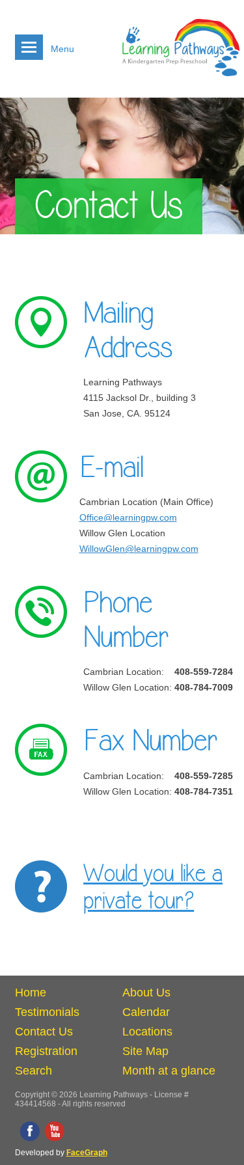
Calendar (146, 1012)
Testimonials (47, 1012)
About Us (146, 992)
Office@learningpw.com (128, 517)
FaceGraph (86, 1152)
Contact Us (44, 1031)
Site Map (145, 1051)
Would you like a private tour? (153, 887)
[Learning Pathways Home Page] (180, 81)
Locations (147, 1031)
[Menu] (29, 47)
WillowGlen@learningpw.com (138, 548)
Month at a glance (168, 1070)
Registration (46, 1051)
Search (33, 1070)
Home (30, 992)
